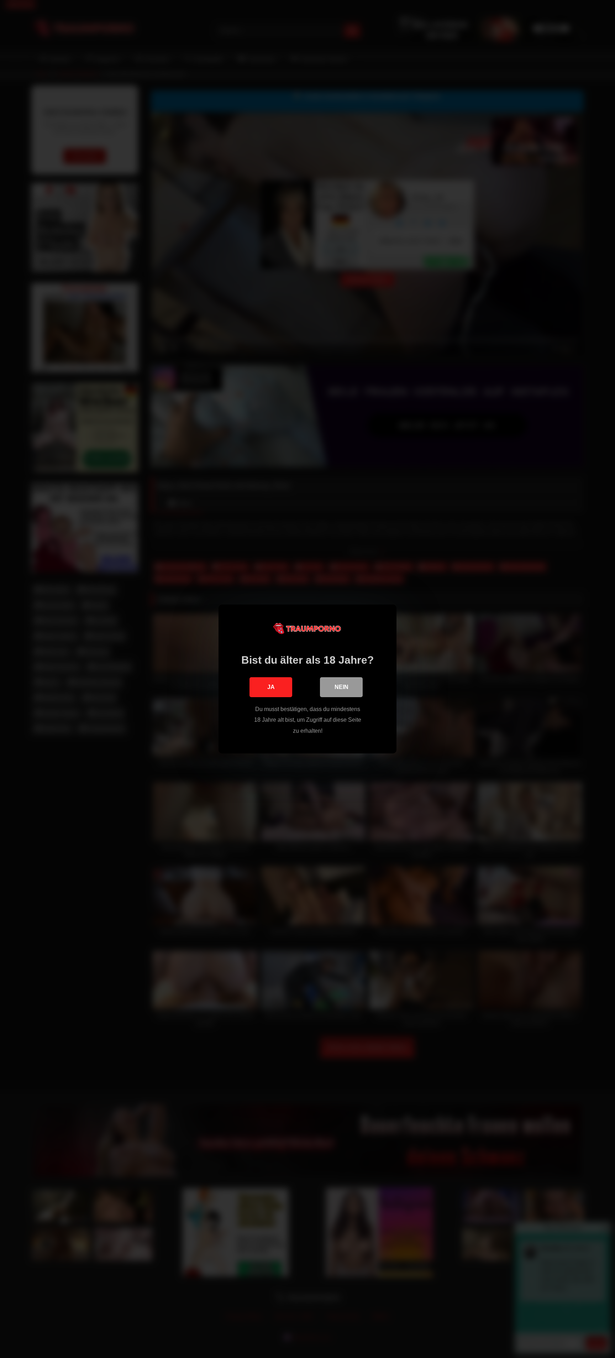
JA (271, 687)
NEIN (341, 687)
